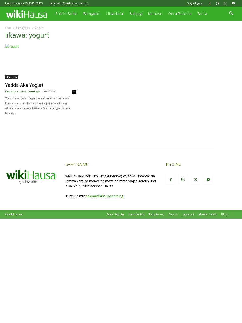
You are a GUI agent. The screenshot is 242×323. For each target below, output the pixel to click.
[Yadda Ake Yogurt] (40, 61)
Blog (224, 214)
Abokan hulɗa (207, 214)
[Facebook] (209, 3)
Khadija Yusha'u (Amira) (22, 91)
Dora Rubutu (179, 13)
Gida (8, 28)
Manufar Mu (136, 214)
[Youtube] (233, 3)
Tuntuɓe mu (156, 214)
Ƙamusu (155, 13)
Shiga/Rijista (195, 3)
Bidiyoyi (135, 13)
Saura (202, 13)
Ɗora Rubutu (115, 214)
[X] (225, 3)
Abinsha (12, 77)
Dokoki (173, 214)
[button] (231, 14)
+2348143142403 (33, 3)
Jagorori (188, 214)
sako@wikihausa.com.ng (72, 3)
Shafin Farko (66, 13)
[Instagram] (217, 3)
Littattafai (115, 13)
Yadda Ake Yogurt (24, 85)
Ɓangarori (91, 13)
